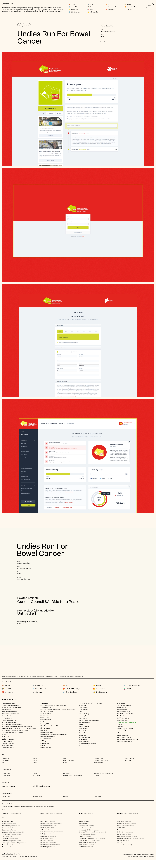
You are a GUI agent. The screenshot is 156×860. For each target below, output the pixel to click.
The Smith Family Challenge (126, 714)
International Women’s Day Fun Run (90, 703)
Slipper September (85, 746)
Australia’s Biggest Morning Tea (12, 724)
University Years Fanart (101, 760)
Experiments (6, 770)
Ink (3, 762)
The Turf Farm (121, 716)
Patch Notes (6, 797)
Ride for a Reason (66, 602)
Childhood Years (130, 758)
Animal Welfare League (9, 711)
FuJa (65, 762)
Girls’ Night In (44, 741)
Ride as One (82, 735)
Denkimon (5, 758)
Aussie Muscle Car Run (9, 720)
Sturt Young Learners (124, 705)
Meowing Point (39, 9)
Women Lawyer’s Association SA (127, 739)
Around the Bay (7, 716)
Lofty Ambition (83, 709)
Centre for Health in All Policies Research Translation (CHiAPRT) (53, 706)
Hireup (42, 745)
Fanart (35, 762)
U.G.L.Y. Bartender (123, 720)
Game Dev (5, 760)
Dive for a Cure (45, 728)
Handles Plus (44, 743)
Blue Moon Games (8, 743)
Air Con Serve (6, 709)
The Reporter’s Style (123, 711)
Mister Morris (83, 718)
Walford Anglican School (125, 729)
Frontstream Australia (47, 736)
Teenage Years (98, 762)
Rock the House (84, 741)
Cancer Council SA (33, 602)
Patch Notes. (149, 854)
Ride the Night (83, 739)
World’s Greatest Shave (124, 741)
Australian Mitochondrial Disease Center (15, 730)
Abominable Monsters (9, 703)
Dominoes (66, 773)
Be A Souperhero (7, 735)
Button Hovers (6, 773)
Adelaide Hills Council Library (11, 707)
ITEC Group (82, 705)
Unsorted (128, 760)
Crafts (35, 760)
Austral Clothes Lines (9, 722)
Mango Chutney (30, 7)
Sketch (65, 758)
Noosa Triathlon (84, 726)
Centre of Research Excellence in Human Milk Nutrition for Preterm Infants (58, 710)
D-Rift (42, 722)
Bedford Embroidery (8, 737)
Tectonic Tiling (122, 709)
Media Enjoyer (57, 7)
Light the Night (84, 707)
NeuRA (81, 724)
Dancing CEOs (45, 724)
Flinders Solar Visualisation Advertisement (53, 734)
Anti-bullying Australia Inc (10, 714)
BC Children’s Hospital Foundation (13, 733)
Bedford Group (7, 741)
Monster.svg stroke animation (72, 775)
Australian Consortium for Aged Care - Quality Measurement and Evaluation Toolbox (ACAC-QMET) (19, 727)
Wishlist (65, 797)
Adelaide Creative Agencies (41, 786)
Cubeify (96, 775)
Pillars (35, 773)
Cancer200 (44, 703)
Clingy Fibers (44, 715)
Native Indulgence (84, 722)
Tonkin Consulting (123, 718)
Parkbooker (82, 733)
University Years (99, 758)
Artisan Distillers (7, 718)
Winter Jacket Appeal (124, 737)
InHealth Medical (45, 747)
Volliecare (120, 726)
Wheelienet (120, 733)
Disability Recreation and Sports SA (51, 726)
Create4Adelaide (45, 719)
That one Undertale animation (104, 773)
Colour (35, 758)
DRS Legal (43, 730)
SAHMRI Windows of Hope (87, 743)
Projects (5, 699)
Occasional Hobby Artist (44, 7)
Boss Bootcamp (7, 745)
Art (3, 755)
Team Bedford (121, 707)
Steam (55, 9)
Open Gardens (83, 729)
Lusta (80, 711)
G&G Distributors (45, 739)
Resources (5, 782)
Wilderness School (123, 735)
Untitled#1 (97, 797)
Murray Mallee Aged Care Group (89, 720)
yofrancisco (7, 4)
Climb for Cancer (46, 713)
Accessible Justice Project (10, 705)
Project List (13, 699)
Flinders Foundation (46, 732)
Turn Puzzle (36, 775)
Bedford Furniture (8, 739)
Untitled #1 (120, 724)
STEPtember (121, 703)
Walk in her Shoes (122, 731)
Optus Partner (83, 731)
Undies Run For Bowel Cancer (126, 722)
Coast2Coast (44, 717)
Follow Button (6, 775)
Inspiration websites (8, 786)
